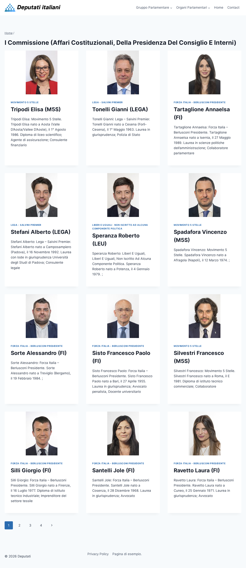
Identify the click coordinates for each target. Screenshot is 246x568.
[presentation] (41, 72)
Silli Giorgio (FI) (31, 470)
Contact (233, 7)
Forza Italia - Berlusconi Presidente (199, 102)
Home (218, 7)
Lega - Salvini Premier (107, 102)
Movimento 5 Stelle (25, 102)
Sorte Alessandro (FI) (39, 353)
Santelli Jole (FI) (113, 470)
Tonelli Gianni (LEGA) (120, 109)
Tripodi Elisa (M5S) (36, 109)
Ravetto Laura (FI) (197, 470)
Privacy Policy (98, 554)
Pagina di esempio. (127, 554)
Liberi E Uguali (102, 224)
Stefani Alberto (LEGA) (41, 232)
